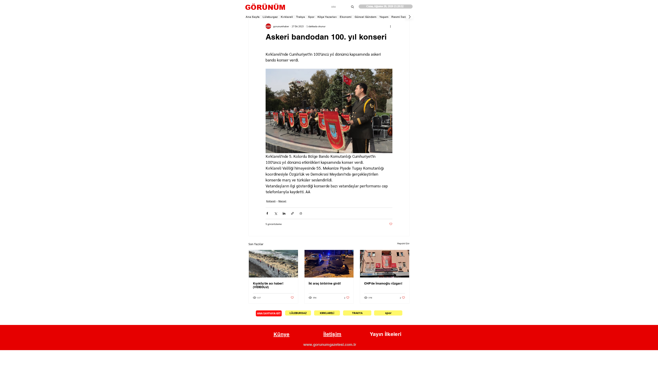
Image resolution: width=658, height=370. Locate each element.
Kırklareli (271, 200)
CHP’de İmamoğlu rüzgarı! (383, 283)
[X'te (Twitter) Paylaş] (275, 213)
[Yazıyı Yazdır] (300, 213)
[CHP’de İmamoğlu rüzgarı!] (384, 264)
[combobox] (343, 7)
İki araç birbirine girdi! (325, 283)
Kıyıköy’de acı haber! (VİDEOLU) (268, 285)
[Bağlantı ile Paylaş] (292, 213)
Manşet (282, 200)
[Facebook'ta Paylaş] (267, 213)
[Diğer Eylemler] (390, 26)
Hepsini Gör (403, 243)
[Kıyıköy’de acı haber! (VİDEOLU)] (273, 264)
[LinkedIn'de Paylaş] (284, 213)
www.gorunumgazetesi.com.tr (329, 344)
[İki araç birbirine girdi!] (329, 264)
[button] (281, 334)
